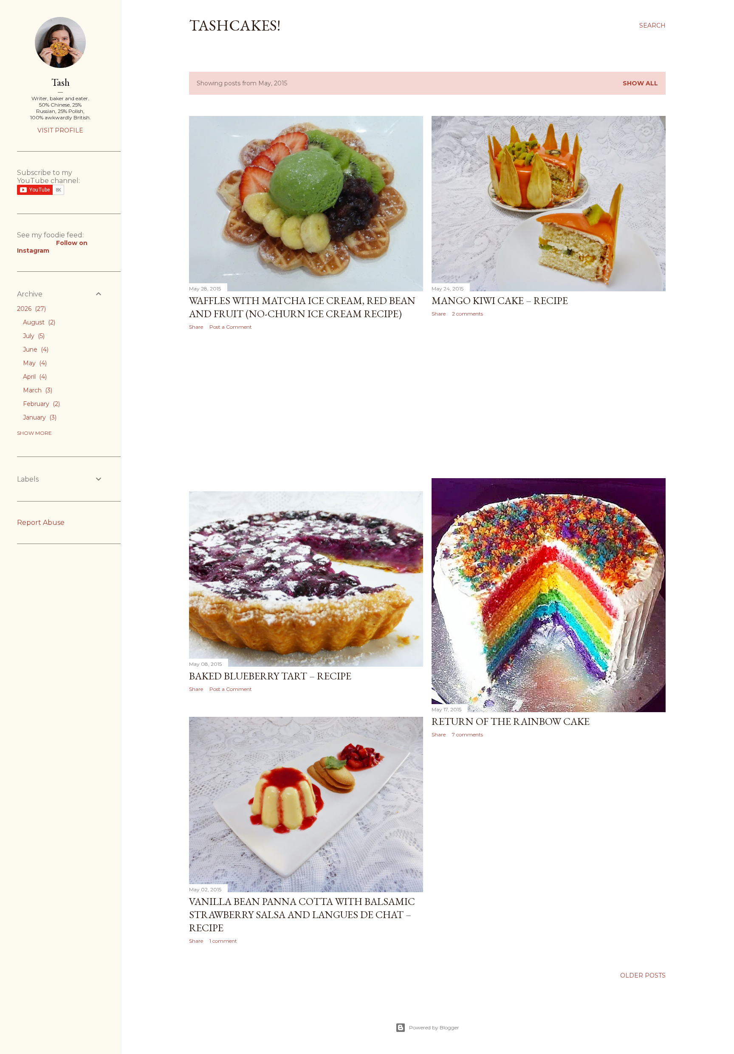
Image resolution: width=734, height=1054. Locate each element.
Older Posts (643, 975)
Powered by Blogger (434, 1027)
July (33, 336)
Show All (640, 83)
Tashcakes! (234, 25)
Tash (60, 82)
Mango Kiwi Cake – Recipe (500, 300)
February (40, 404)
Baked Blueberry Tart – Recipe (270, 675)
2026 (30, 309)
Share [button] (196, 327)
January (39, 417)
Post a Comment (230, 327)
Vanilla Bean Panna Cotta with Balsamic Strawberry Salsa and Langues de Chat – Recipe (302, 914)
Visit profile (60, 130)
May (34, 363)
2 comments (467, 313)
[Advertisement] (306, 410)
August (38, 322)
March (37, 390)
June (35, 349)
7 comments (467, 734)
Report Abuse (41, 523)
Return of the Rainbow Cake (511, 721)
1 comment (223, 941)
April (34, 376)
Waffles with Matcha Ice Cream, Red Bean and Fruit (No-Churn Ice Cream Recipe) (302, 307)
